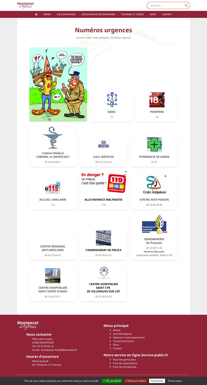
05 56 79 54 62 (53, 255)
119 (103, 204)
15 (111, 116)
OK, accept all (113, 381)
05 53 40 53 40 (103, 296)
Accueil (80, 37)
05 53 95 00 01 (53, 161)
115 (53, 204)
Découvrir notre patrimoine (98, 14)
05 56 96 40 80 (154, 204)
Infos (153, 14)
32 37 (154, 161)
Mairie (47, 14)
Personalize (157, 381)
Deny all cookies (136, 381)
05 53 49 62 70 (103, 255)
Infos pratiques (101, 37)
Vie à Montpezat (66, 14)
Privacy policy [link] (175, 381)
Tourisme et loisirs (132, 14)
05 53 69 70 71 (53, 296)
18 (157, 116)
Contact (167, 14)
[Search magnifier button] (186, 5)
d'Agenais (25, 5)
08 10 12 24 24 (103, 161)
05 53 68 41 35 (154, 247)
